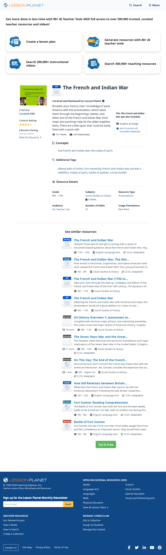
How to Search (11, 529)
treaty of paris (79, 172)
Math (86, 498)
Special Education (135, 493)
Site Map (27, 547)
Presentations (126, 195)
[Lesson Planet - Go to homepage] (25, 5)
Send (68, 504)
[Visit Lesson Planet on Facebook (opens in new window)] (129, 547)
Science (129, 484)
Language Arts (91, 489)
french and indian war (115, 168)
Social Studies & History (98, 195)
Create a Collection (13, 533)
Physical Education (93, 502)
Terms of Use (61, 547)
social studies (118, 172)
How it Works (10, 524)
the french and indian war (73, 150)
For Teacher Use (61, 209)
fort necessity (92, 168)
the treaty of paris (102, 150)
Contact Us (11, 547)
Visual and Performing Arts (140, 498)
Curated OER (27, 113)
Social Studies (132, 489)
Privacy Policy (43, 547)
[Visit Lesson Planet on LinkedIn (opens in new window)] (144, 547)
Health (86, 484)
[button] (154, 5)
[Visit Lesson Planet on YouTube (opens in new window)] (152, 547)
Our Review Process (14, 520)
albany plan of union (70, 168)
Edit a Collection (92, 520)
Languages (89, 493)
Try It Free (105, 445)
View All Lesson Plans (95, 507)
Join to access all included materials (130, 130)
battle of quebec (99, 172)
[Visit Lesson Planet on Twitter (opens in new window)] (136, 547)
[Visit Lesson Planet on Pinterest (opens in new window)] (159, 547)
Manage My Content (94, 529)
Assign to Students (93, 524)
